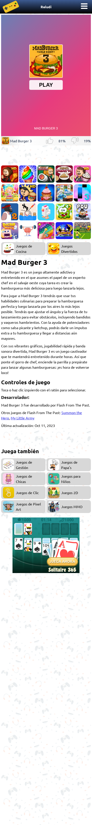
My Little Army (22, 418)
